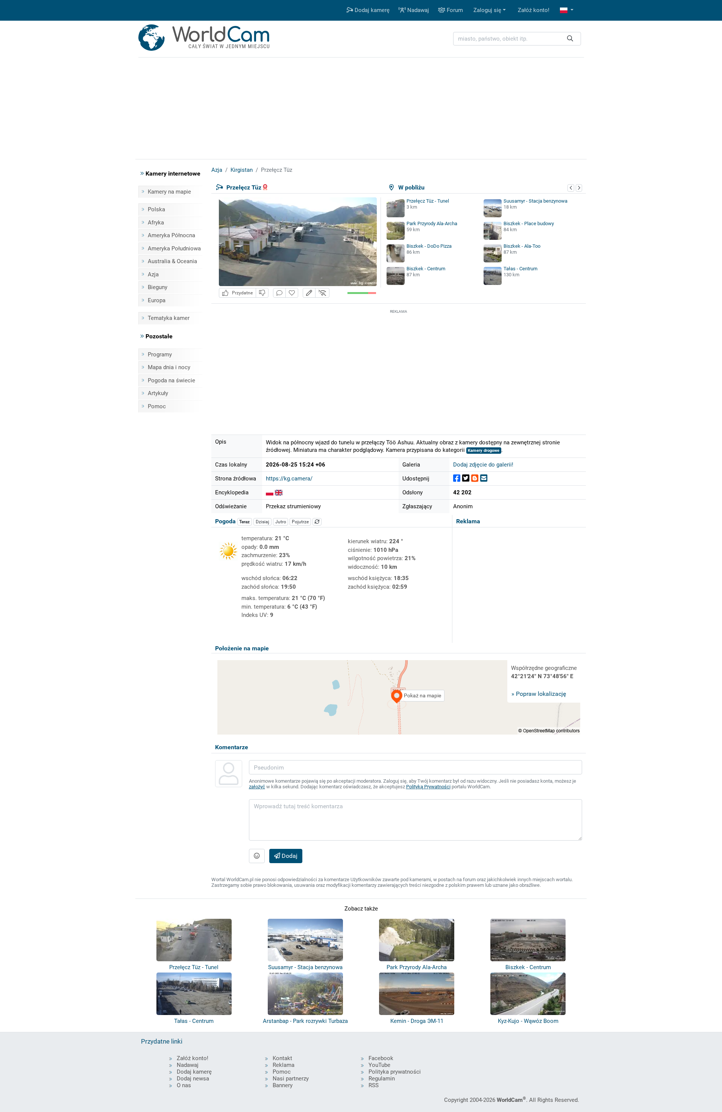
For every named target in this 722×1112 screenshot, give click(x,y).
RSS (374, 1085)
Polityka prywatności (395, 1071)
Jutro (280, 521)
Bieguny (157, 287)
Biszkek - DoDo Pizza (429, 246)
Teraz (244, 521)
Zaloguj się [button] (487, 10)
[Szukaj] (570, 39)
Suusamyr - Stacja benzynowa (535, 201)
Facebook (381, 1058)
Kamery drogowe (483, 450)
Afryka (156, 222)
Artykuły (158, 393)
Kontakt (282, 1058)
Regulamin (382, 1078)
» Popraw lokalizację (538, 693)
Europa (156, 300)
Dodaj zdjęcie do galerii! (483, 464)
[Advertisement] (398, 368)
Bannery (283, 1085)
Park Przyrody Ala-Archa (432, 223)
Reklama (283, 1065)
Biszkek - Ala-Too (522, 246)
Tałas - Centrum (520, 268)
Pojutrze (300, 521)
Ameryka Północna (171, 235)
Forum (454, 10)
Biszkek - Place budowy (529, 223)
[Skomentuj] (279, 293)
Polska (156, 209)
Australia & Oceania (172, 261)
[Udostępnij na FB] (456, 478)
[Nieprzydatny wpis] (262, 293)
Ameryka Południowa (174, 248)
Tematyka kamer (169, 318)
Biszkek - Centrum (426, 268)
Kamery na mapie (169, 191)
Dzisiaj (262, 521)
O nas (184, 1085)
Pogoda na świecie (171, 380)
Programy (160, 354)
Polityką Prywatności (428, 786)
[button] (566, 10)
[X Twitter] (465, 478)
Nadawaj (417, 10)
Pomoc (157, 406)
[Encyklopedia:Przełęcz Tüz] (269, 492)
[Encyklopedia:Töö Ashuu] (278, 492)
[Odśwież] (317, 522)
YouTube (379, 1065)
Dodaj (288, 855)
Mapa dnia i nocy (169, 367)
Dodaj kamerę (371, 10)
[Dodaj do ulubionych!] (291, 293)
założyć (257, 786)
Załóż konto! (533, 10)
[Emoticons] (257, 856)
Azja (153, 274)
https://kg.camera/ (289, 478)
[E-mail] (483, 478)
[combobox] (517, 39)
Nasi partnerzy (291, 1078)
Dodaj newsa (193, 1078)
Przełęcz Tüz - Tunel (428, 201)
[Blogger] (474, 478)
